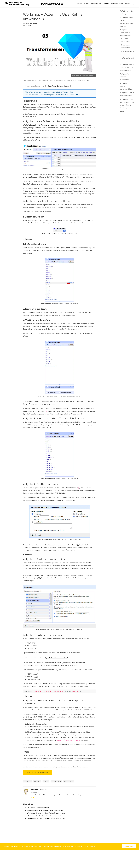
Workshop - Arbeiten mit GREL (39, 808)
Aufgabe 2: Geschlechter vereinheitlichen (126, 32)
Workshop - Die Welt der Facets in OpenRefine (45, 816)
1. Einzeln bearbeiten (125, 39)
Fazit (122, 111)
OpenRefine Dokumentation (58, 86)
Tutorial (46, 781)
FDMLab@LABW (52, 3)
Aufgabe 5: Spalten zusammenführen (126, 86)
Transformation (56, 781)
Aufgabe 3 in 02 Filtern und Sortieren (42, 125)
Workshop (37, 781)
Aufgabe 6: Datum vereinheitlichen (127, 94)
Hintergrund (124, 14)
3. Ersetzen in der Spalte (128, 52)
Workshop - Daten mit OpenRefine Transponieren (46, 813)
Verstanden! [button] (129, 846)
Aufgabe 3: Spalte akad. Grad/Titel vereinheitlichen (127, 67)
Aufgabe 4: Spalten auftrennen (124, 77)
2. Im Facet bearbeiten (125, 46)
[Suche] (133, 3)
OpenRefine (27, 781)
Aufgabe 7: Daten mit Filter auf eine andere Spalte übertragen (127, 103)
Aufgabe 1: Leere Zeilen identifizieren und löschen (126, 22)
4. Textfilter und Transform (127, 59)
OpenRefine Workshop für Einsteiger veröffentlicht (46, 818)
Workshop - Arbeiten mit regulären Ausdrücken (45, 810)
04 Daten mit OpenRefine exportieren (37, 772)
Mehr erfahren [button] (90, 846)
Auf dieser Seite (126, 11)
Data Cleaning (68, 781)
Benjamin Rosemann (30, 23)
